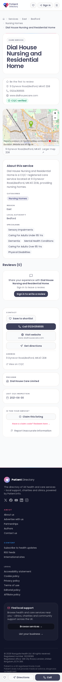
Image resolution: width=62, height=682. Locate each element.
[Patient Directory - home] (14, 5)
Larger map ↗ (48, 150)
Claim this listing (33, 416)
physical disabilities (19, 252)
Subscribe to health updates (20, 547)
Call (49, 677)
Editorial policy (12, 590)
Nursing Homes (14, 23)
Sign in (47, 5)
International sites (14, 557)
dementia (14, 241)
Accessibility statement (17, 571)
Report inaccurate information (32, 430)
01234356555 (17, 91)
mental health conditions (38, 241)
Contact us (10, 533)
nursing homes (18, 198)
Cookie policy (11, 576)
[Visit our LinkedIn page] (21, 500)
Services (13, 19)
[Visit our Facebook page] (11, 500)
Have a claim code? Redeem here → (31, 423)
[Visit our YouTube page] (16, 500)
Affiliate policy (12, 594)
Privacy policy (12, 580)
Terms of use (11, 585)
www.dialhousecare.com (24, 95)
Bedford (35, 19)
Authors (8, 528)
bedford (11, 218)
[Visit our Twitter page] (5, 500)
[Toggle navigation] (56, 5)
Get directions (33, 346)
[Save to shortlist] (4, 677)
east (9, 209)
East (24, 19)
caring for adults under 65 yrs (25, 235)
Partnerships (11, 524)
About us (9, 514)
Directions (23, 677)
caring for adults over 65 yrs (25, 246)
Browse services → (31, 626)
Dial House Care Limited (24, 381)
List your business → (31, 634)
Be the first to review (22, 81)
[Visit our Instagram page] (26, 500)
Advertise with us (13, 519)
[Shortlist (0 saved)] (33, 5)
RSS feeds (9, 552)
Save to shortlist (23, 318)
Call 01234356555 (33, 326)
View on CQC (16, 364)
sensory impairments (20, 229)
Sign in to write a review (31, 294)
